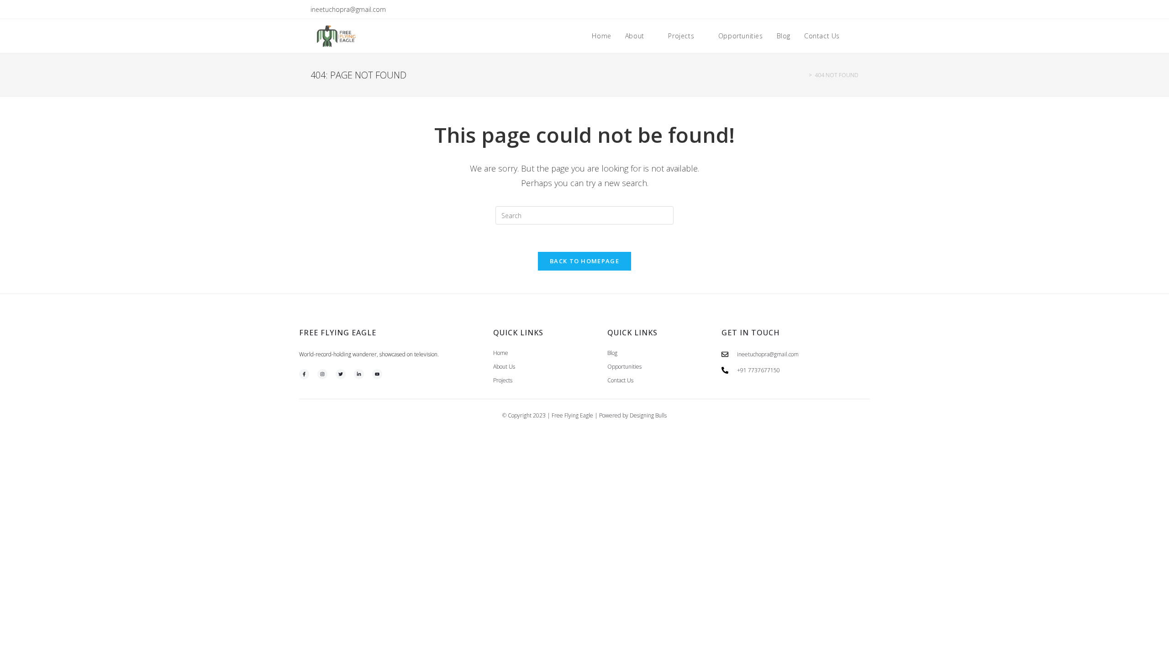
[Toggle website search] (856, 36)
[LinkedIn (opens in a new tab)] (845, 9)
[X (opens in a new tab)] (814, 9)
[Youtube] (377, 374)
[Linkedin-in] (359, 374)
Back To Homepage (584, 261)
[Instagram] (322, 374)
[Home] (804, 75)
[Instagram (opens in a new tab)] (835, 9)
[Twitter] (341, 374)
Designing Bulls (648, 415)
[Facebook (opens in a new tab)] (824, 9)
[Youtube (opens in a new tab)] (854, 9)
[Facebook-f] (304, 374)
